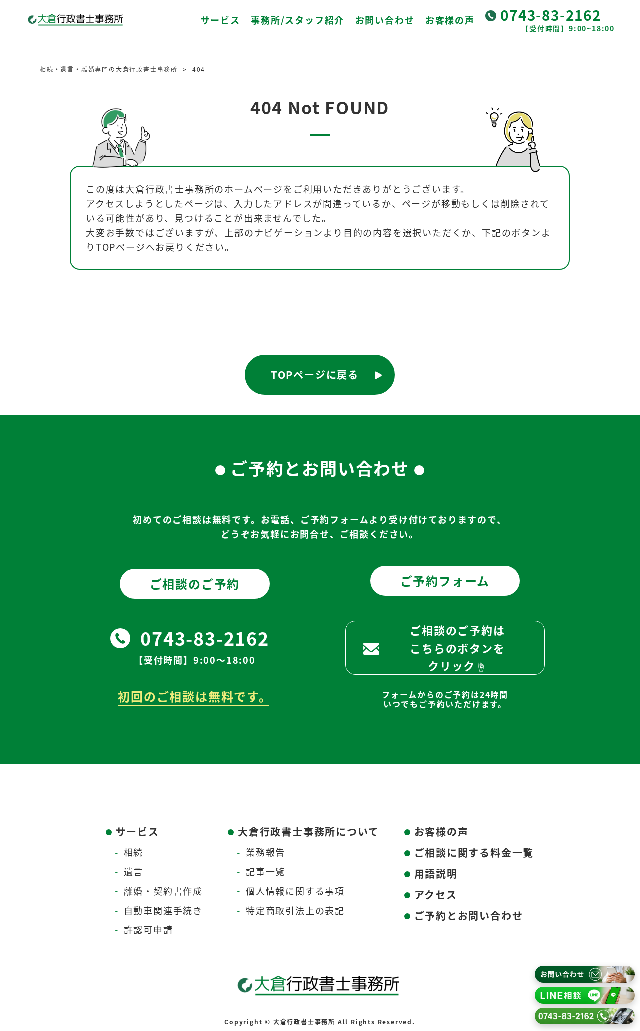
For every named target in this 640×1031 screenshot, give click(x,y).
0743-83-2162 (551, 15)
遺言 (134, 871)
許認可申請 (149, 929)
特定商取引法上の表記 (295, 910)
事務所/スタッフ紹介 (297, 19)
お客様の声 (450, 19)
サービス (220, 19)
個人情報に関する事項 (295, 890)
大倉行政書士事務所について (308, 831)
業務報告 (266, 851)
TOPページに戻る (315, 374)
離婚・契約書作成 (163, 890)
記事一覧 (266, 871)
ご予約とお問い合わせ (469, 915)
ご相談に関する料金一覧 (474, 852)
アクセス (436, 894)
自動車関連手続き (163, 910)
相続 (134, 851)
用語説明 (436, 873)
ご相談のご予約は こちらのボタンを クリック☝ (457, 647)
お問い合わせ (385, 19)
